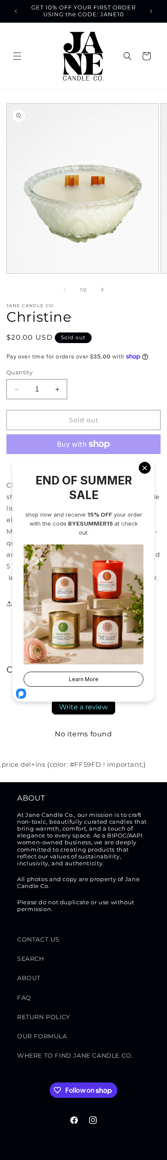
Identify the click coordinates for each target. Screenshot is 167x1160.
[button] (17, 56)
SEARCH (30, 959)
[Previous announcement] (15, 11)
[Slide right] (102, 289)
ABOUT (29, 978)
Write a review (83, 707)
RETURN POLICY (43, 1017)
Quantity (19, 372)
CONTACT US (38, 939)
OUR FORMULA (42, 1036)
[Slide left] (64, 289)
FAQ (24, 998)
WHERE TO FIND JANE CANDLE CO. (75, 1055)
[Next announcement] (151, 11)
